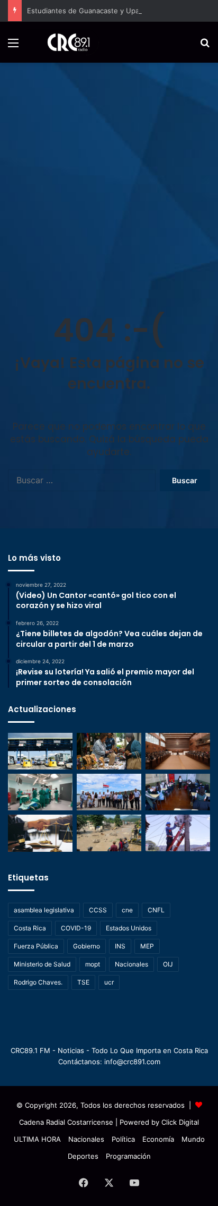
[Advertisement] (109, 177)
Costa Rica (30, 928)
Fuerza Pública (36, 946)
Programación (128, 1156)
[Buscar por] (204, 46)
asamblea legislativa (44, 910)
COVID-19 (76, 928)
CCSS (98, 910)
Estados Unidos (128, 928)
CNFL (156, 910)
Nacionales (131, 964)
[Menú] (13, 46)
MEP (147, 946)
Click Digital (180, 1122)
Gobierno (86, 946)
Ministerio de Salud (42, 964)
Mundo (193, 1139)
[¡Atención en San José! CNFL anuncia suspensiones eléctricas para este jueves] (178, 833)
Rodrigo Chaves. (38, 982)
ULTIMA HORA (37, 1139)
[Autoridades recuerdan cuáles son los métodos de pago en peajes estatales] (40, 751)
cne (127, 910)
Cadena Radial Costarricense (66, 1122)
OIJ (168, 964)
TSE (83, 982)
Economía (158, 1139)
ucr (109, 982)
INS (120, 946)
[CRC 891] (62, 42)
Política (123, 1139)
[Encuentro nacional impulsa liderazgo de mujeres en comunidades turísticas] (109, 751)
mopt (92, 964)
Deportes (83, 1156)
